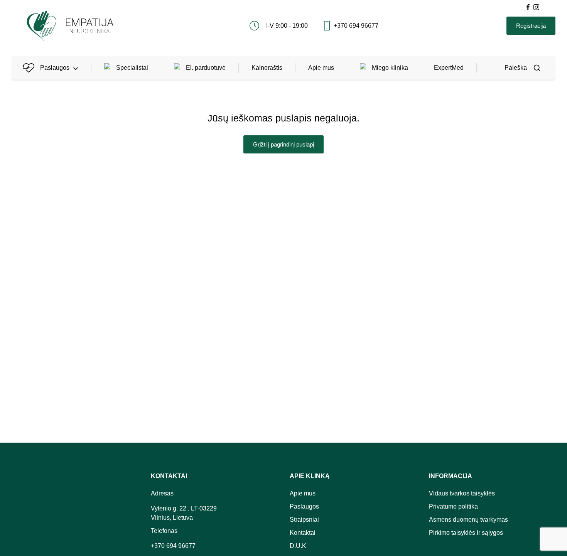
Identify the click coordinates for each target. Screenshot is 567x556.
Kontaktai (303, 532)
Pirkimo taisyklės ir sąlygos (466, 532)
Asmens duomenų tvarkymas (468, 519)
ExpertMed (449, 67)
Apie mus (321, 67)
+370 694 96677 (356, 25)
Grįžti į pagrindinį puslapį (283, 144)
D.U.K (298, 546)
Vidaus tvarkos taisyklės (462, 493)
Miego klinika (390, 67)
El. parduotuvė (206, 67)
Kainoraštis (266, 67)
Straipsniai (304, 519)
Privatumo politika (453, 506)
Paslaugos (54, 67)
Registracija (531, 25)
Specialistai (132, 67)
